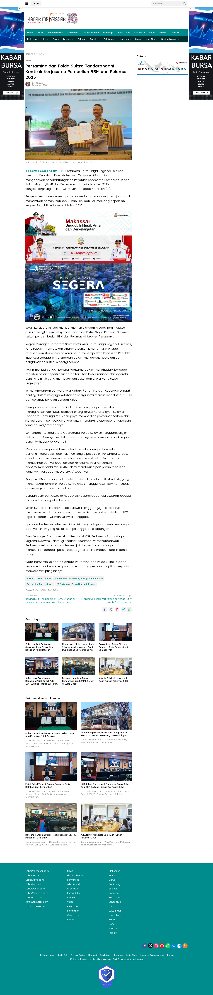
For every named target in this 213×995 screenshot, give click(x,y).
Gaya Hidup (73, 915)
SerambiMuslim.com (36, 901)
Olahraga (108, 32)
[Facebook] (144, 946)
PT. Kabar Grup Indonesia (129, 959)
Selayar (82, 39)
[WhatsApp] (167, 946)
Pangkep (94, 39)
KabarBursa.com (34, 897)
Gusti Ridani (37, 83)
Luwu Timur (151, 39)
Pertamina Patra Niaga (39, 584)
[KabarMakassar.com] (52, 18)
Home (30, 32)
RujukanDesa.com (35, 906)
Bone (112, 924)
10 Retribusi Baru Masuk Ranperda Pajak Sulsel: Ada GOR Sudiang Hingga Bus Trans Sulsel (41, 681)
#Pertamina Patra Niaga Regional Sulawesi (79, 578)
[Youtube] (162, 946)
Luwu (138, 39)
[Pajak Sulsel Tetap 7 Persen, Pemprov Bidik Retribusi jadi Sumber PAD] (115, 632)
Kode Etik (62, 955)
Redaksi (92, 955)
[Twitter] (150, 946)
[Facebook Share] (104, 609)
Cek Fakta (139, 32)
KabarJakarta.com (35, 875)
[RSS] (185, 946)
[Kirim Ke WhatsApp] (129, 609)
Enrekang (114, 928)
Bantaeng (68, 39)
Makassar (32, 39)
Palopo (113, 932)
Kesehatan (73, 906)
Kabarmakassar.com (81, 959)
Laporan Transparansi (152, 955)
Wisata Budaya (91, 32)
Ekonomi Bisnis (55, 32)
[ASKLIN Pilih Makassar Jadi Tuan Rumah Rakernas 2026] (115, 666)
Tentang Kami (47, 955)
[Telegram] (173, 946)
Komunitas (73, 32)
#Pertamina (44, 578)
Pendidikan (73, 910)
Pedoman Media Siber (125, 955)
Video (152, 32)
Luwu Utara (115, 915)
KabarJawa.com (34, 879)
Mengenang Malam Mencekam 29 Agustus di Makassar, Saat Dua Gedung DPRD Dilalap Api (78, 647)
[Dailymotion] (179, 946)
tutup (21, 9)
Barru (112, 919)
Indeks (36, 3)
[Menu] (27, 3)
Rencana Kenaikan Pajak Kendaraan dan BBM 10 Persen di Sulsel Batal (78, 681)
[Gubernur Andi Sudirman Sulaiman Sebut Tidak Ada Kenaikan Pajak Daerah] (41, 632)
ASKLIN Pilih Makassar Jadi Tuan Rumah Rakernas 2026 (113, 679)
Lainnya (175, 32)
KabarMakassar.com (41, 171)
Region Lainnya (169, 39)
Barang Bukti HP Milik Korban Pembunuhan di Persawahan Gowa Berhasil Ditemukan (50, 599)
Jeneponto (125, 39)
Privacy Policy (78, 955)
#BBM (30, 578)
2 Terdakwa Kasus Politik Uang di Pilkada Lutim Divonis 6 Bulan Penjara (106, 599)
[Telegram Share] (123, 609)
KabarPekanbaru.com (37, 884)
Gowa (56, 39)
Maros (45, 39)
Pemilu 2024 (124, 32)
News (40, 32)
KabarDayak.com (35, 888)
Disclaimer (105, 955)
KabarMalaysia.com (36, 893)
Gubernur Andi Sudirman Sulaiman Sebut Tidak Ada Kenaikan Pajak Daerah (39, 647)
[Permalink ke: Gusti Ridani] (27, 83)
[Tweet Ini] (111, 609)
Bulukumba (109, 39)
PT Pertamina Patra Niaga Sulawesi (75, 584)
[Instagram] (156, 946)
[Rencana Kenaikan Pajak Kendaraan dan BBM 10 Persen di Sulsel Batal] (78, 666)
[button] (184, 3)
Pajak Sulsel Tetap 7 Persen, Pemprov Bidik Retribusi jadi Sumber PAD (113, 647)
